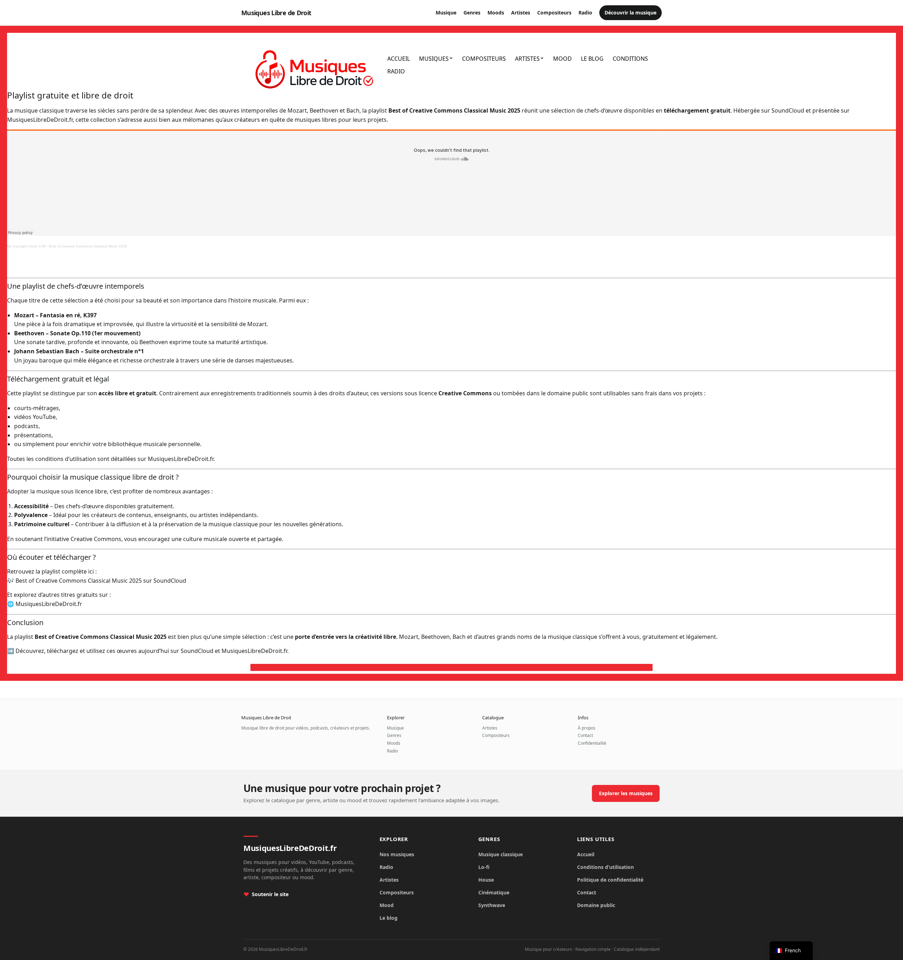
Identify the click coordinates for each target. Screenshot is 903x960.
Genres (471, 12)
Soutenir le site (270, 894)
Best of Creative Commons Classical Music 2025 (88, 246)
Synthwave (491, 905)
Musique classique (500, 854)
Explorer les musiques (626, 793)
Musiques (434, 58)
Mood (562, 58)
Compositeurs (554, 12)
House (486, 879)
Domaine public (596, 905)
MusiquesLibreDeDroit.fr (40, 120)
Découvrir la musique (630, 12)
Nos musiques (397, 854)
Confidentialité (592, 743)
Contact (585, 735)
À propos (586, 728)
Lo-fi (484, 867)
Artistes (520, 12)
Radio (585, 12)
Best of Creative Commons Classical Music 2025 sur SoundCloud (101, 580)
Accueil (398, 58)
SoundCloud (787, 110)
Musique (446, 12)
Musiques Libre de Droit (276, 12)
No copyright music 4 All (26, 246)
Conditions (630, 58)
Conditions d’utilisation (605, 867)
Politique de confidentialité (610, 879)
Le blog (592, 58)
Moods (495, 12)
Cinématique (493, 892)
